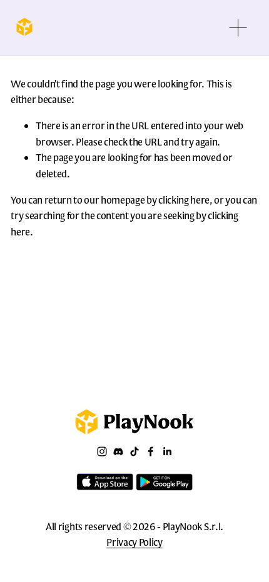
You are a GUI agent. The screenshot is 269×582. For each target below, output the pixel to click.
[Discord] (118, 451)
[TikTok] (134, 451)
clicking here (184, 199)
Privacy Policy (134, 541)
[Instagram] (102, 451)
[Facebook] (151, 451)
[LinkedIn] (167, 451)
